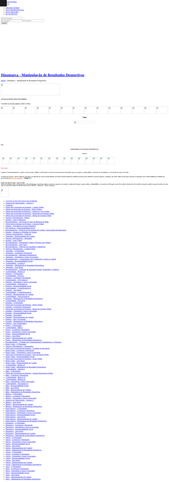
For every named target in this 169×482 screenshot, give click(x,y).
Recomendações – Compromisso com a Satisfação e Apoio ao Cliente (31, 259)
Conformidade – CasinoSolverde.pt (18, 292)
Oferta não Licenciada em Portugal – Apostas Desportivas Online (29, 373)
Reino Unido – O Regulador (16, 344)
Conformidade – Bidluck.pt (15, 379)
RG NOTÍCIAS (11, 14)
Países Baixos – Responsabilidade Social (20, 415)
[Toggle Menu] (3, 3)
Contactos (9, 205)
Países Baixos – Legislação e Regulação (20, 411)
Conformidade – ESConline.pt (17, 280)
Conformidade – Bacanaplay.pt (17, 384)
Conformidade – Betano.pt (15, 365)
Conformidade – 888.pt (14, 328)
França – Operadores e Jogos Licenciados (21, 332)
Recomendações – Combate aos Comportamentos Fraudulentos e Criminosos (33, 342)
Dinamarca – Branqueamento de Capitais (20, 433)
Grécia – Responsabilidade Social (18, 458)
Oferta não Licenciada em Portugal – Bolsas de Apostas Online (28, 216)
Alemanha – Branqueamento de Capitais (20, 236)
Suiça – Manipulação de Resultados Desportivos (23, 479)
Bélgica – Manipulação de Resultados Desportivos (24, 406)
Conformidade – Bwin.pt (15, 276)
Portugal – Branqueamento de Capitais (19, 294)
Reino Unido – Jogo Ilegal (15, 361)
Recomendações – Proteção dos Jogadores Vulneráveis (25, 247)
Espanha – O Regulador (14, 303)
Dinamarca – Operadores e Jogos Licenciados (22, 427)
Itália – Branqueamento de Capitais (18, 390)
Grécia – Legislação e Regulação (17, 454)
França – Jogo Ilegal (13, 336)
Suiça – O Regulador (13, 467)
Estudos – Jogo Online (14, 240)
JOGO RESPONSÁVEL (15, 10)
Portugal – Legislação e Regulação (18, 278)
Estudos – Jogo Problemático (16, 323)
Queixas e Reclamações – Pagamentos (19, 346)
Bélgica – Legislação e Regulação (18, 396)
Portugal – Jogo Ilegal (13, 290)
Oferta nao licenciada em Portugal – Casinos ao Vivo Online (27, 211)
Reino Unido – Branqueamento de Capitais (21, 363)
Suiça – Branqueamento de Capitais (18, 477)
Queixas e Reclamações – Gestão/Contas (20, 249)
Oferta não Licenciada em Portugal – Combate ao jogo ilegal (27, 348)
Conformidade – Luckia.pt (15, 263)
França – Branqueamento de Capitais (19, 338)
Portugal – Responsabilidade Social (18, 286)
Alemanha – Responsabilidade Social (19, 261)
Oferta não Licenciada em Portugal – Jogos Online (24, 359)
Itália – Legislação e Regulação (17, 375)
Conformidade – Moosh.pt (15, 369)
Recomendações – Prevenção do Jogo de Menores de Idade (27, 222)
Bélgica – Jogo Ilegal (13, 402)
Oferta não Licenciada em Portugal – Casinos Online (25, 207)
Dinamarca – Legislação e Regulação (19, 425)
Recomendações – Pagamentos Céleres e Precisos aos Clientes (28, 243)
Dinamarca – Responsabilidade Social (19, 429)
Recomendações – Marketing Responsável (21, 255)
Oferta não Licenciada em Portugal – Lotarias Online (25, 224)
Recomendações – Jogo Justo (16, 245)
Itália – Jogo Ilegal (12, 388)
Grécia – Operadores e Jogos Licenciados (21, 456)
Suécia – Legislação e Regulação (17, 440)
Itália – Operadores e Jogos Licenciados (20, 382)
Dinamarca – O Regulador (15, 423)
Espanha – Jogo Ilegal (13, 315)
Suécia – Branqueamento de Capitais (19, 448)
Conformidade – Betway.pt (15, 377)
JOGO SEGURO (12, 12)
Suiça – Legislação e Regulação (17, 469)
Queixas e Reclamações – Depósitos (19, 238)
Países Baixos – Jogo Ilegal (15, 417)
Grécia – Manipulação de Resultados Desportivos (23, 465)
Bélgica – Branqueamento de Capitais (19, 404)
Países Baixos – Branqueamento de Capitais (21, 419)
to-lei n (15, 178)
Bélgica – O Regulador (14, 394)
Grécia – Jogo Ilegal (13, 460)
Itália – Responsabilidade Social (17, 386)
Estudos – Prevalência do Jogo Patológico (21, 226)
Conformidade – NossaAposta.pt (17, 296)
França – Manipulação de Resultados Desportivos (24, 340)
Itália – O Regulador (13, 371)
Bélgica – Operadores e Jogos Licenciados (21, 398)
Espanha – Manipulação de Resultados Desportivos (24, 321)
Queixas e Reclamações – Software (18, 234)
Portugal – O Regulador (14, 274)
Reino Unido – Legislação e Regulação (20, 350)
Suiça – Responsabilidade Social (17, 473)
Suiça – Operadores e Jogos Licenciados (20, 471)
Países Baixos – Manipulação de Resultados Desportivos (26, 421)
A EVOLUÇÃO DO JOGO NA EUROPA (21, 201)
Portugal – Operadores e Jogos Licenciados (21, 282)
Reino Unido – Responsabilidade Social (20, 357)
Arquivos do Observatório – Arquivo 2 (20, 400)
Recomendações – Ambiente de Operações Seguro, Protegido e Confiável (32, 270)
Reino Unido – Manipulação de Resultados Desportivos (26, 367)
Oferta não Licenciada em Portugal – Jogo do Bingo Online (27, 355)
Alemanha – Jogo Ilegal (14, 267)
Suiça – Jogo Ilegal (12, 475)
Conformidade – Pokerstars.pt (16, 284)
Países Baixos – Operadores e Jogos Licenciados (23, 413)
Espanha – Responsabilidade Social (18, 313)
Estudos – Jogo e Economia (16, 319)
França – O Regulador (14, 326)
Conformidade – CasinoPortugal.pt (18, 288)
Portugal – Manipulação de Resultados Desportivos (24, 299)
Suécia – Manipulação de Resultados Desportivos (23, 450)
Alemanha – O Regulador (15, 251)
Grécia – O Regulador (14, 452)
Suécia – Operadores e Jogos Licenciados (21, 442)
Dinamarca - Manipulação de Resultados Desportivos (42, 75)
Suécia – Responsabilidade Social (18, 444)
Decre (11, 178)
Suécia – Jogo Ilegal (13, 446)
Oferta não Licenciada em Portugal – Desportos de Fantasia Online (30, 213)
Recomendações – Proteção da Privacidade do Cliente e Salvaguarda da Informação (36, 230)
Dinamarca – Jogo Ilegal (14, 431)
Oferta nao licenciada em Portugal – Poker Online (24, 209)
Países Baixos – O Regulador (16, 409)
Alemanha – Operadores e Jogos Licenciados (22, 257)
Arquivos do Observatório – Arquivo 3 (20, 203)
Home (3, 81)
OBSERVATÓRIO (13, 8)
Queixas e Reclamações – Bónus (17, 218)
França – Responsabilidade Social (18, 334)
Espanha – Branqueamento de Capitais (20, 317)
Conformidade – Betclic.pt (15, 272)
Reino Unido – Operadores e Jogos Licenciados (23, 352)
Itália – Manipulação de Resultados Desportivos (23, 392)
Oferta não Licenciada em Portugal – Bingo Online (24, 305)
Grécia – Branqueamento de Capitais (19, 462)
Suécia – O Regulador (14, 438)
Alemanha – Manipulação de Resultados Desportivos (25, 265)
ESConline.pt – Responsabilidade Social (20, 228)
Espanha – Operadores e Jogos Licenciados (21, 311)
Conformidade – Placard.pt (15, 301)
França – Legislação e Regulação (18, 330)
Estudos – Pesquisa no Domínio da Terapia (21, 232)
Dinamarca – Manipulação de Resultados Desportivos (25, 435)
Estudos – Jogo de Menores (16, 220)
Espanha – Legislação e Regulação (18, 307)
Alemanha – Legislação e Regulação (19, 253)
